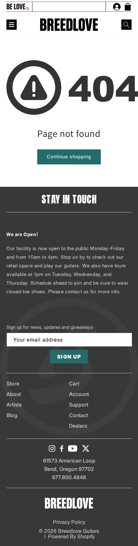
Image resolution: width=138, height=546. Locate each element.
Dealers (78, 426)
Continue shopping (69, 156)
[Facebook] (61, 448)
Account (79, 394)
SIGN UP (69, 356)
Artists (14, 404)
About (13, 394)
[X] (85, 448)
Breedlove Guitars (78, 531)
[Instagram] (52, 448)
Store (12, 383)
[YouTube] (72, 448)
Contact (78, 415)
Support (78, 404)
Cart (74, 383)
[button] (126, 25)
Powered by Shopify (71, 537)
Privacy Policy (69, 522)
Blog (11, 415)
